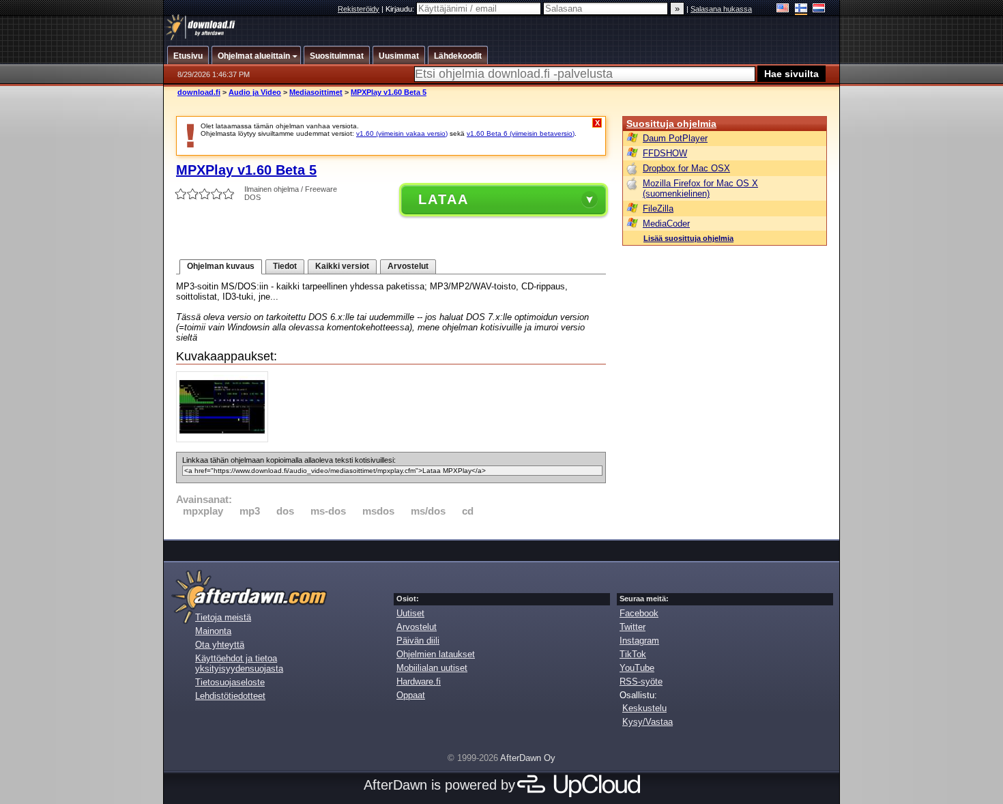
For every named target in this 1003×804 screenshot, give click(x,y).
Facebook (639, 613)
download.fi (198, 92)
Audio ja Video (255, 92)
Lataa (443, 199)
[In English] (782, 9)
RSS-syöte (641, 681)
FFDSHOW (665, 153)
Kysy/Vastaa (647, 722)
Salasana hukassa (721, 9)
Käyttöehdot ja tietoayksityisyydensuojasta (239, 663)
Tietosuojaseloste (230, 682)
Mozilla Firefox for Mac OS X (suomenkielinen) (700, 188)
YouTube (637, 668)
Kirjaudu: (401, 9)
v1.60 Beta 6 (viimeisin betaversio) (521, 133)
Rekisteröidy (358, 9)
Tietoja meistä (223, 617)
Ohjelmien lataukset (435, 654)
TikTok (633, 654)
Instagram (639, 640)
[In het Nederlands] (819, 9)
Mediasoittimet (316, 92)
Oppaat (410, 695)
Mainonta (213, 631)
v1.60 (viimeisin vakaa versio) (402, 133)
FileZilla (658, 208)
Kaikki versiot (342, 266)
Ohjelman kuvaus (221, 266)
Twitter (632, 627)
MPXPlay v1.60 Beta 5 (388, 92)
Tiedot (285, 266)
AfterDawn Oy (527, 758)
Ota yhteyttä (219, 645)
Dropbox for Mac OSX (686, 168)
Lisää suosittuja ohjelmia (688, 238)
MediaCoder (666, 223)
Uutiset (410, 613)
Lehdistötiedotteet (230, 696)
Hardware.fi (418, 681)
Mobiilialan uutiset (431, 668)
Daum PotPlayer (675, 138)
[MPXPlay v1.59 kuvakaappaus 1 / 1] (225, 439)
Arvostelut (408, 266)
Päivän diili (417, 640)
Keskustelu (644, 708)
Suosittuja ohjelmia (671, 123)
